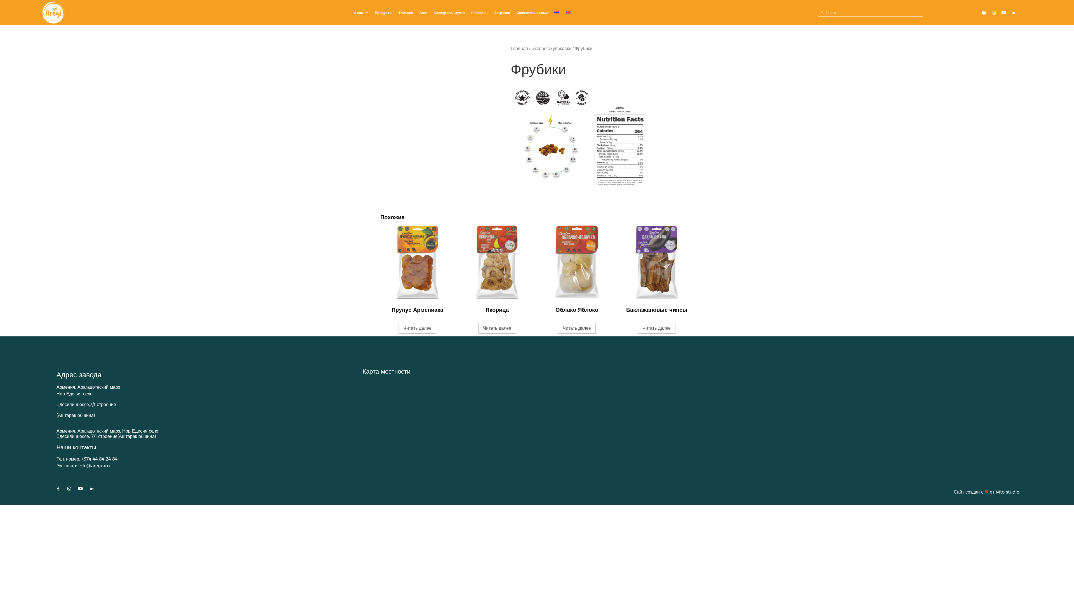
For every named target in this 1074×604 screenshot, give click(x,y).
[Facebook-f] (58, 488)
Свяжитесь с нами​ (532, 13)
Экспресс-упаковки (551, 48)
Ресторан (479, 13)
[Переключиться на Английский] (568, 13)
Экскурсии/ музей (449, 13)
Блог (423, 13)
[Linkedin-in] (1013, 12)
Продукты (383, 13)
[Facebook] (984, 12)
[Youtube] (1004, 12)
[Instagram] (994, 12)
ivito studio (1007, 492)
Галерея (406, 13)
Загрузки (502, 13)
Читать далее (417, 328)
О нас (358, 13)
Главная (519, 48)
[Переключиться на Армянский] (557, 13)
